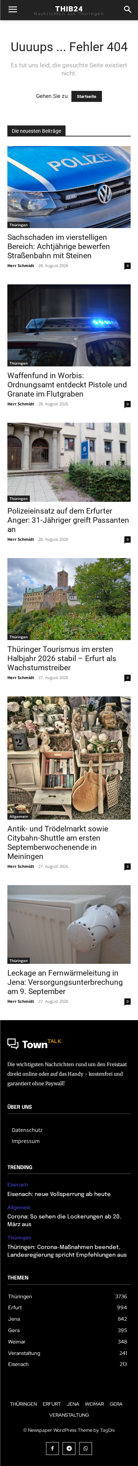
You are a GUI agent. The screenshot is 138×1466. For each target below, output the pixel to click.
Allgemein (19, 816)
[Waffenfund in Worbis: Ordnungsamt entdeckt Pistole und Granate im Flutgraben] (69, 325)
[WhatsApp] (85, 1448)
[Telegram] (69, 1448)
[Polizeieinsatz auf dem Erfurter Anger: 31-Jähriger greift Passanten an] (69, 462)
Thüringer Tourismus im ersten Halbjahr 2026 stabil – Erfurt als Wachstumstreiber (61, 658)
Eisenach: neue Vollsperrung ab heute (59, 1194)
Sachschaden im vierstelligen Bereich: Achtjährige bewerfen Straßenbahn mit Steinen (58, 246)
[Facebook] (52, 1448)
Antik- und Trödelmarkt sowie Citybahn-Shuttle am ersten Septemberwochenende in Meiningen (57, 842)
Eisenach (17, 1185)
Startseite (86, 96)
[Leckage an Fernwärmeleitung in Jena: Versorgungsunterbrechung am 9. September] (69, 924)
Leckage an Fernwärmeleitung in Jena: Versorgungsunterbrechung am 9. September (65, 982)
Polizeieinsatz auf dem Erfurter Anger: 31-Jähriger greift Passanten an (68, 520)
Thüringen (19, 224)
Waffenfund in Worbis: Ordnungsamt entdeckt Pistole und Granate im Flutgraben (67, 384)
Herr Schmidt (20, 265)
